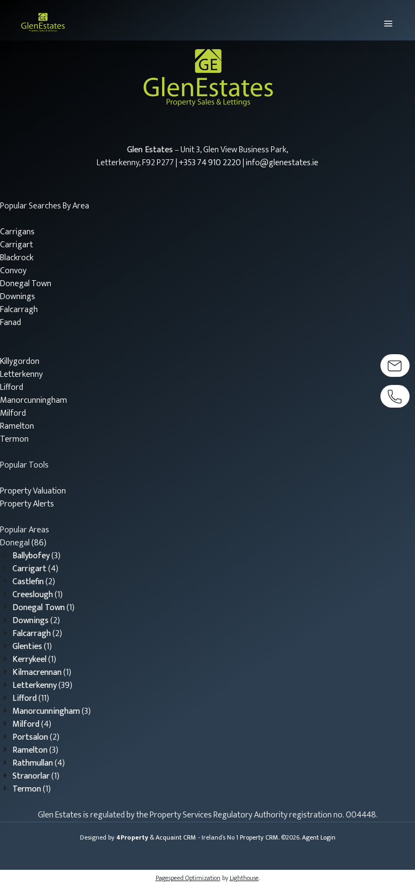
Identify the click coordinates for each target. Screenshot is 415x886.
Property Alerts (27, 504)
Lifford (11, 387)
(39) (42, 685)
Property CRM (259, 837)
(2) (33, 581)
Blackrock (17, 258)
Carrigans (17, 232)
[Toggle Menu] (384, 20)
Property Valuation (33, 491)
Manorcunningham (33, 400)
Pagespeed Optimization (188, 878)
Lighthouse (244, 878)
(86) (23, 543)
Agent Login (319, 837)
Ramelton (17, 426)
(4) (35, 569)
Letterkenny (21, 374)
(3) (36, 556)
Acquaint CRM (176, 837)
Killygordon (19, 361)
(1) (37, 594)
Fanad (10, 322)
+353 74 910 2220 (210, 162)
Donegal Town (25, 283)
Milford (13, 413)
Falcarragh (19, 309)
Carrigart (16, 245)
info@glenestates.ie (282, 162)
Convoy (13, 270)
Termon (14, 439)
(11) (30, 698)
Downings (17, 296)
